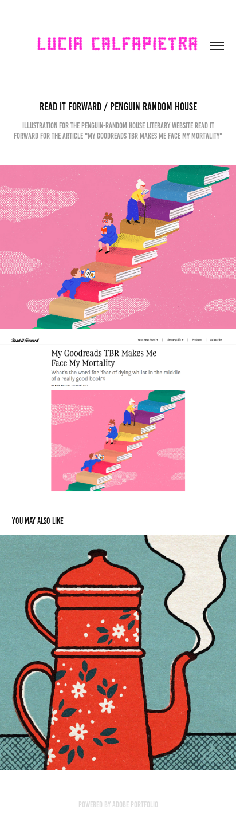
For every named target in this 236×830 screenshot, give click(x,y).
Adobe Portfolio (135, 804)
